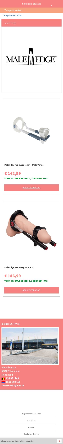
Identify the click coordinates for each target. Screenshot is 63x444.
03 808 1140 (12, 378)
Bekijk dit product (31, 187)
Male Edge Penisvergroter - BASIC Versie (24, 164)
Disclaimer (31, 420)
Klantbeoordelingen (31, 434)
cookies (30, 441)
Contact (31, 427)
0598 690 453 (13, 382)
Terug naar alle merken (12, 15)
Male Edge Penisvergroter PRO (19, 267)
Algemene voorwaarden (31, 413)
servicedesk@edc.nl (12, 385)
